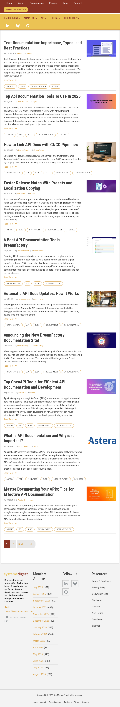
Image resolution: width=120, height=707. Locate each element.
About (43, 702)
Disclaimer (97, 600)
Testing (55, 86)
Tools (76, 702)
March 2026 (39, 641)
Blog (22, 86)
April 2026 (38, 647)
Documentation (38, 86)
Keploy (35, 102)
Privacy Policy (98, 587)
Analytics (32, 479)
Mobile (72, 230)
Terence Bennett (23, 150)
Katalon (19, 53)
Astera (36, 446)
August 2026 (39, 674)
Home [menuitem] (9, 3)
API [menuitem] (42, 18)
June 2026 (38, 661)
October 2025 (40, 607)
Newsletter (97, 619)
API (20, 135)
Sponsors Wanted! (16, 9)
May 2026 (38, 654)
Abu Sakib (21, 393)
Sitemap (96, 626)
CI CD (48, 173)
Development (62, 173)
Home (35, 702)
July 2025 (38, 587)
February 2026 (40, 634)
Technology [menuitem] (71, 18)
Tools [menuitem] (65, 3)
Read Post (8, 80)
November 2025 (41, 614)
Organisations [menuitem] (37, 3)
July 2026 (38, 667)
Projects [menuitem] (53, 3)
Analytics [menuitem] (29, 18)
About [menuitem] (21, 3)
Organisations (55, 702)
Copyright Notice (100, 594)
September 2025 (41, 600)
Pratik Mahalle (23, 102)
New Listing (97, 613)
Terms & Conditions (101, 581)
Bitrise (32, 193)
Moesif (32, 393)
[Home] (16, 574)
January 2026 (40, 627)
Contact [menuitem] (78, 3)
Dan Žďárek (21, 193)
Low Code (78, 479)
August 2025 (39, 594)
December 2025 (41, 621)
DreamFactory (39, 150)
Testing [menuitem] (54, 18)
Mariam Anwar (23, 446)
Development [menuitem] (10, 18)
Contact (96, 606)
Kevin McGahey (22, 346)
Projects (68, 702)
